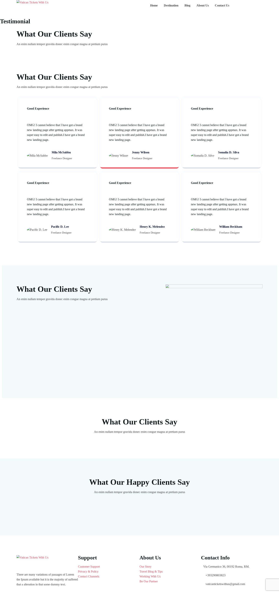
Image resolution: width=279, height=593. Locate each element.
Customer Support (89, 566)
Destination (171, 5)
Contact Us (222, 5)
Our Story (145, 566)
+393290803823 (215, 575)
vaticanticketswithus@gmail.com (225, 584)
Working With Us (150, 576)
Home (154, 5)
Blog (187, 5)
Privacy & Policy (88, 571)
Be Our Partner (149, 581)
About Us (202, 5)
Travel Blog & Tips (151, 571)
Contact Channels (88, 576)
